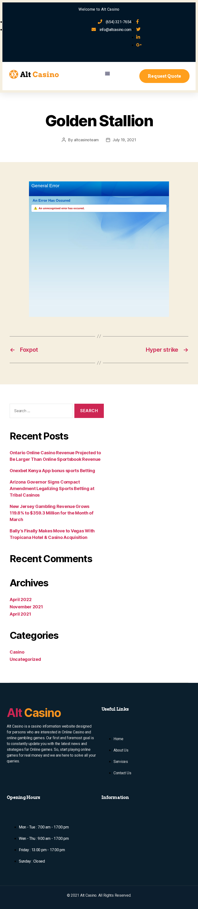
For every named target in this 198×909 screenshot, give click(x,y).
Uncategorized (25, 659)
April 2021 (20, 614)
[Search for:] (40, 412)
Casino (17, 652)
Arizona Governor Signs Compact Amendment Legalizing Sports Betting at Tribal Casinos (52, 488)
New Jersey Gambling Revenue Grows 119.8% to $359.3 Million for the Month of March (51, 513)
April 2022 (20, 599)
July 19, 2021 (124, 139)
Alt (34, 713)
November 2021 (26, 606)
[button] (108, 73)
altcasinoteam (86, 139)
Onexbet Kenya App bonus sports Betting (52, 470)
